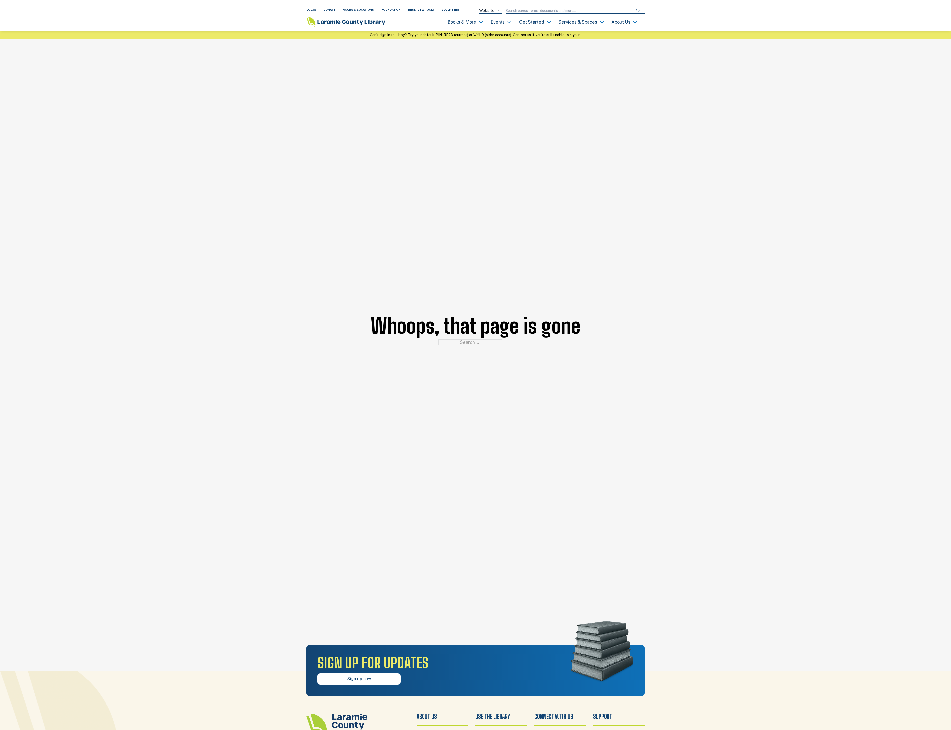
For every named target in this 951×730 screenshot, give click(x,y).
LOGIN (311, 9)
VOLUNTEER (450, 9)
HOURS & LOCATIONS (358, 9)
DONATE (329, 9)
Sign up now (359, 678)
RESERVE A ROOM (421, 9)
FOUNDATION (391, 9)
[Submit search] (638, 11)
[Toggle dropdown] (481, 22)
